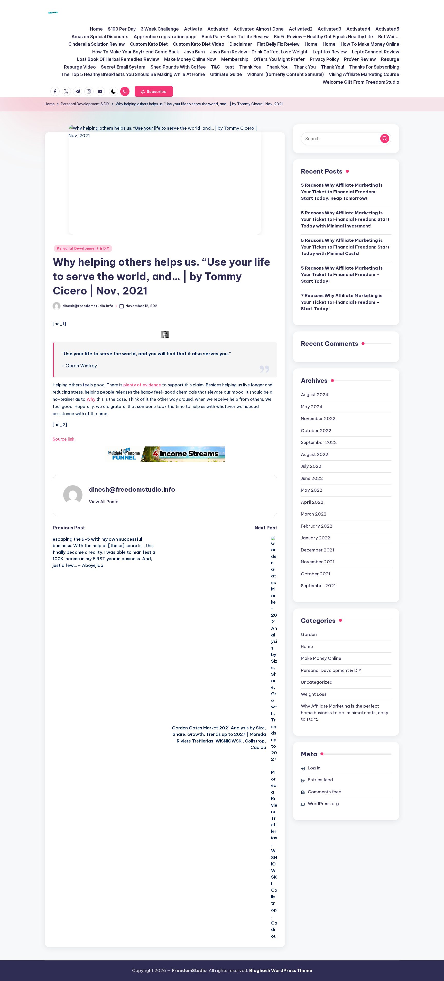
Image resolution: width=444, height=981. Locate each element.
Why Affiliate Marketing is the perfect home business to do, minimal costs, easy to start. (344, 712)
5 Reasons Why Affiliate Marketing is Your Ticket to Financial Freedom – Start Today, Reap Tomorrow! (342, 191)
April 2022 (312, 502)
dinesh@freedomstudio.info (132, 489)
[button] (154, 91)
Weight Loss (314, 694)
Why (91, 399)
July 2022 (311, 466)
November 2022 (318, 418)
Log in (314, 768)
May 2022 (311, 490)
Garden (309, 634)
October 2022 (316, 430)
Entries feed (320, 780)
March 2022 (314, 514)
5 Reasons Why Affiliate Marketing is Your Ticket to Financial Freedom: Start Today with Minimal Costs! (345, 246)
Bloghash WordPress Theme (280, 970)
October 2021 (315, 573)
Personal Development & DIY (83, 248)
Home (307, 646)
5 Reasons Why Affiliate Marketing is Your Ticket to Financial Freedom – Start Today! (342, 274)
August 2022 (314, 454)
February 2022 (316, 526)
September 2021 (318, 585)
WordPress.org (323, 803)
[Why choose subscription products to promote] (165, 454)
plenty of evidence (142, 384)
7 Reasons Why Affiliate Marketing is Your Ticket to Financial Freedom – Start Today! (341, 302)
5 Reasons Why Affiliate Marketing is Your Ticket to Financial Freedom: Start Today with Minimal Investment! (345, 219)
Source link (64, 439)
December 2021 (317, 550)
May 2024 (311, 406)
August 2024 (314, 394)
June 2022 (312, 478)
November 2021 (318, 562)
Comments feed (324, 792)
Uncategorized (316, 682)
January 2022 (315, 538)
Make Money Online (321, 658)
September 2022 (319, 442)
